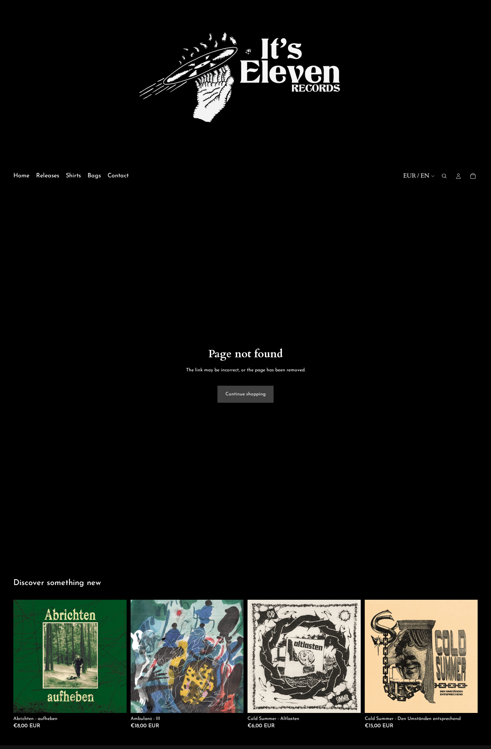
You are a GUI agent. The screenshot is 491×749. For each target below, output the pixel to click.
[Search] (444, 176)
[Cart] (473, 176)
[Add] (116, 703)
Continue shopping (245, 394)
